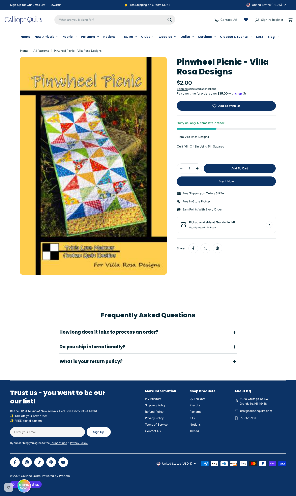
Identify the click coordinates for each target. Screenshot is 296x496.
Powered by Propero (56, 476)
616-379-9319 (248, 418)
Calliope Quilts (30, 476)
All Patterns (41, 51)
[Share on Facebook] (193, 248)
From (193, 137)
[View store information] (269, 225)
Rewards (55, 5)
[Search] (169, 19)
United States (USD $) (267, 5)
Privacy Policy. (79, 443)
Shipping (182, 88)
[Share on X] (205, 248)
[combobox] (114, 20)
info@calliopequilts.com (256, 411)
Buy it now (226, 181)
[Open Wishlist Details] (246, 20)
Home (24, 51)
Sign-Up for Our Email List (28, 5)
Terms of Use (58, 443)
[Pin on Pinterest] (217, 248)
